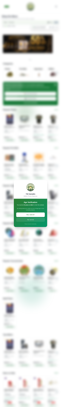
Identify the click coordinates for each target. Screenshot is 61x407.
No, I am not (30, 219)
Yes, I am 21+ (30, 214)
